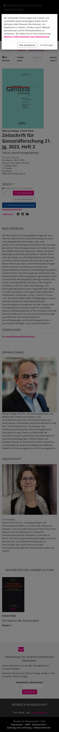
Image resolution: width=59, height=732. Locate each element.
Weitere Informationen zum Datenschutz (26, 36)
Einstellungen (46, 45)
